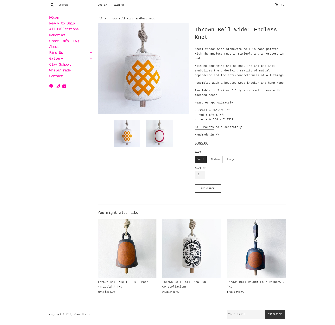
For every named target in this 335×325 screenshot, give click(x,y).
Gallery (70, 59)
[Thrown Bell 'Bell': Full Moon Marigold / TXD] (127, 248)
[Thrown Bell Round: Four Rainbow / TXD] (256, 248)
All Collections (64, 29)
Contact (56, 76)
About (70, 47)
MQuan (54, 18)
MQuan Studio (82, 314)
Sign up (119, 4)
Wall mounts (204, 127)
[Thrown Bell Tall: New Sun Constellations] (191, 248)
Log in (102, 4)
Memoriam (57, 35)
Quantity (200, 168)
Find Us (70, 53)
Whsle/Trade (60, 71)
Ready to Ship (62, 24)
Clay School (60, 65)
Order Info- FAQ (64, 41)
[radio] (201, 159)
